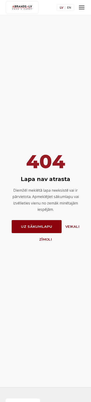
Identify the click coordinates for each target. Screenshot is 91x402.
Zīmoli (45, 239)
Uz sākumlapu (36, 226)
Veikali (72, 226)
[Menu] (81, 7)
